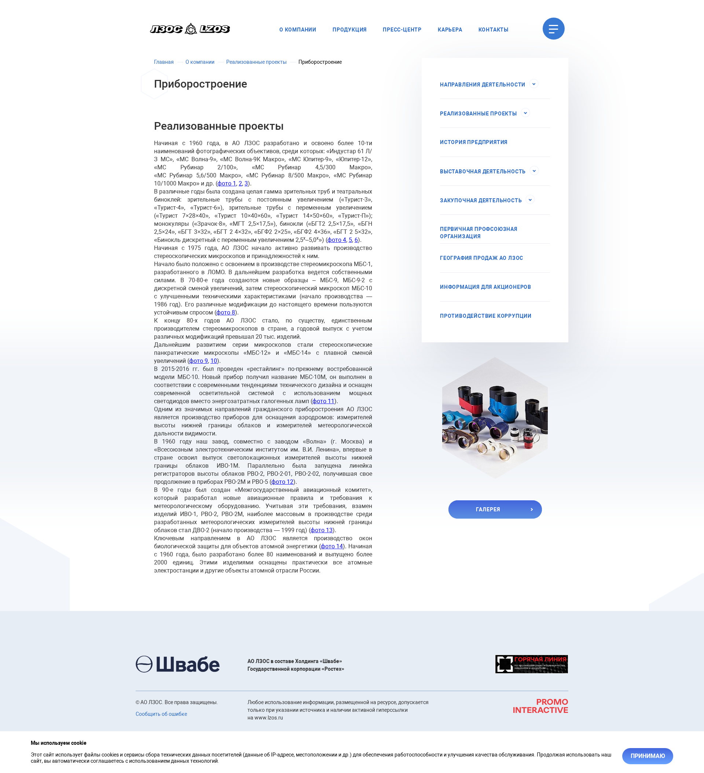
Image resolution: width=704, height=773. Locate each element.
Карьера (450, 30)
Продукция (350, 30)
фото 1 (226, 183)
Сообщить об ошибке (161, 714)
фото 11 (323, 401)
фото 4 (336, 239)
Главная (164, 62)
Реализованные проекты (256, 62)
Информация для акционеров (485, 287)
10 (213, 360)
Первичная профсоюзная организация (478, 232)
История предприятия (473, 142)
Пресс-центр (402, 30)
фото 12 (282, 481)
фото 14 (332, 546)
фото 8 (225, 312)
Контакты (493, 30)
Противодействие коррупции (486, 316)
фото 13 (322, 530)
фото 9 (198, 360)
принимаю (648, 755)
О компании (297, 30)
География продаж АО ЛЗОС (481, 258)
